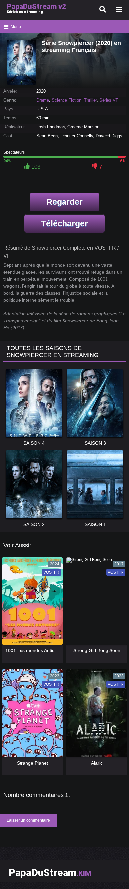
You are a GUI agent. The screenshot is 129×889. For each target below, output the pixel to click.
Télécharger (64, 223)
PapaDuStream (50, 872)
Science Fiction (66, 100)
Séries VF (108, 100)
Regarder (64, 201)
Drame (42, 100)
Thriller (90, 100)
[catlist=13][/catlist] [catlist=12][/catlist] (30, 603)
